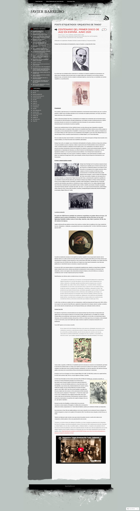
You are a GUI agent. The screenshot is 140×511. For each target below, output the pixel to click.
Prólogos (34, 115)
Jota (34, 108)
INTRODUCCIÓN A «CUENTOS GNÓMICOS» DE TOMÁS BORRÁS (40, 34)
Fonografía (35, 106)
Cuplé (34, 103)
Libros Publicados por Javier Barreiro (54, 1)
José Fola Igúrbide (93, 36)
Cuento (34, 101)
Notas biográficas (36, 113)
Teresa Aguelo (80, 37)
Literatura (35, 112)
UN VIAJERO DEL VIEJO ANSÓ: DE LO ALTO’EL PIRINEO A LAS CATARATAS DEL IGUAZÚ (41, 81)
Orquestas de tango (62, 37)
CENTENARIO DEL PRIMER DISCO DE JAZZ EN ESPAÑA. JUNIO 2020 (78, 30)
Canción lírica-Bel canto (37, 96)
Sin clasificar (35, 119)
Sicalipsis (34, 117)
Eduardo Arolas (77, 36)
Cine (34, 99)
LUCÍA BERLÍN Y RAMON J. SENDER (40, 54)
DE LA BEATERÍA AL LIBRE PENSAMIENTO (41, 66)
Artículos (34, 90)
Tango (82, 34)
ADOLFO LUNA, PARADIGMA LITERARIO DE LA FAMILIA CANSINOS (41, 85)
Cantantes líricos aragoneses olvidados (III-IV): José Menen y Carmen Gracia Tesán (41, 37)
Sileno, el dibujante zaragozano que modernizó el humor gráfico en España (40, 49)
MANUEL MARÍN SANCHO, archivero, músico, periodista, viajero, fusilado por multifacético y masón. (40, 56)
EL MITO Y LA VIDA (37, 62)
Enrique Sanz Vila (85, 36)
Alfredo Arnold (65, 36)
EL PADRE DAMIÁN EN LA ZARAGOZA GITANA (38, 32)
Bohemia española (36, 94)
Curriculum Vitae (71, 1)
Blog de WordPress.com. (70, 486)
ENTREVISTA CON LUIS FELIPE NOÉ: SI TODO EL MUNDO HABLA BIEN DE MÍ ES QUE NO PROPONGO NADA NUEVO (41, 69)
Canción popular (36, 97)
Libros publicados (36, 110)
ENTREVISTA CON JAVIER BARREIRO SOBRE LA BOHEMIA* (41, 60)
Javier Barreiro (38, 1)
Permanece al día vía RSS (95, 14)
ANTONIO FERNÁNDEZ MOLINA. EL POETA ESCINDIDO (40, 78)
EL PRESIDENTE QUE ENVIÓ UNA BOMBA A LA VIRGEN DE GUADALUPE (41, 52)
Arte (33, 92)
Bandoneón (71, 36)
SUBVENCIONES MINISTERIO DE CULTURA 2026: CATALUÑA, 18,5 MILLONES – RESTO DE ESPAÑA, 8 (40, 43)
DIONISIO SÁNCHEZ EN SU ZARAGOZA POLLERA (38, 40)
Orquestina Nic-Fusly (71, 37)
